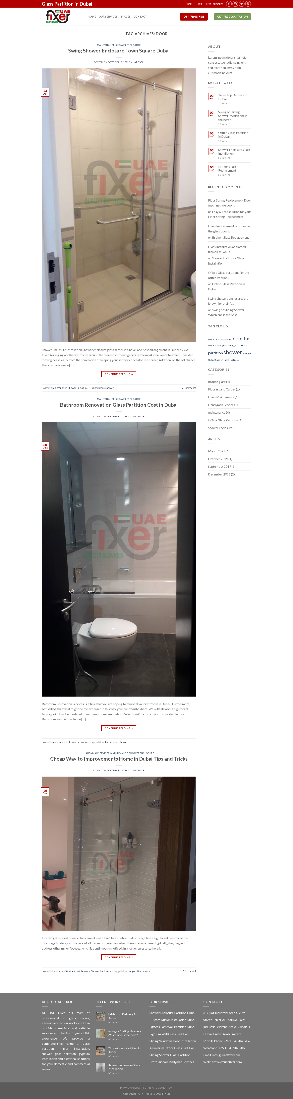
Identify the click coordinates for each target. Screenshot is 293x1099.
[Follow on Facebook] (229, 4)
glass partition (240, 345)
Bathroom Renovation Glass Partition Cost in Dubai (119, 405)
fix (106, 742)
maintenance (105, 45)
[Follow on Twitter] (242, 4)
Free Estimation (214, 3)
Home (92, 16)
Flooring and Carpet (221, 389)
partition (113, 742)
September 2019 (219, 466)
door (101, 387)
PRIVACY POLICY (130, 1087)
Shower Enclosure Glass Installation (234, 151)
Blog (199, 3)
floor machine (214, 345)
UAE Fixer (56, 1013)
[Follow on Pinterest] (248, 4)
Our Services (108, 16)
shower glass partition (59, 1054)
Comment (189, 971)
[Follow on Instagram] (235, 4)
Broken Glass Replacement (227, 168)
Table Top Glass (231, 360)
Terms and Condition (158, 1087)
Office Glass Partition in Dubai (233, 134)
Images (125, 16)
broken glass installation (220, 339)
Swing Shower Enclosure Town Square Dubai (119, 50)
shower (109, 387)
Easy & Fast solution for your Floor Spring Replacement (229, 214)
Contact (140, 16)
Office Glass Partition (223, 420)
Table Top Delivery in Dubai (232, 97)
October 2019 (218, 459)
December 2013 (219, 474)
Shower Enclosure (128, 45)
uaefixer (138, 62)
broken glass (217, 381)
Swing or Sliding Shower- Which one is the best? (232, 115)
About (189, 3)
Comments (189, 387)
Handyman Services (96, 753)
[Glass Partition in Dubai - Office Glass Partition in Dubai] (62, 17)
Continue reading (119, 374)
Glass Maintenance (221, 397)
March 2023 (216, 451)
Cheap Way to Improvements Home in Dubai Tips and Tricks (119, 759)
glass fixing (227, 345)
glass (72, 1018)
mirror (85, 1018)
